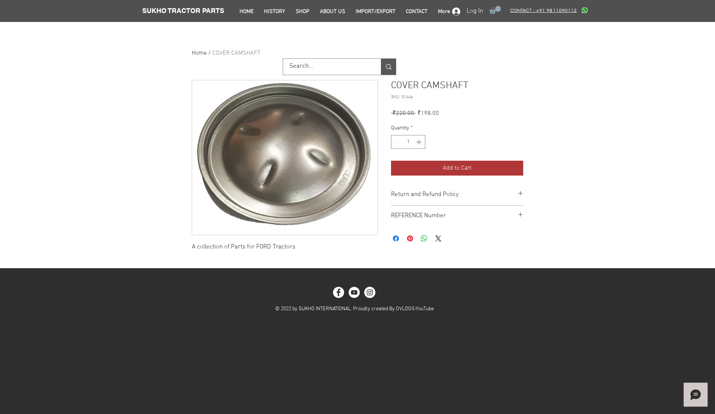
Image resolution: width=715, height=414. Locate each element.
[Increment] (419, 141)
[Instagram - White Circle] (369, 292)
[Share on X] (438, 238)
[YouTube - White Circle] (354, 292)
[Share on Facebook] (395, 238)
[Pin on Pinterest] (410, 238)
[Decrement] (396, 141)
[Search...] (388, 67)
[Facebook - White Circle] (338, 292)
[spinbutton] (408, 141)
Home (199, 53)
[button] (495, 10)
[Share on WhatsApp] (424, 238)
